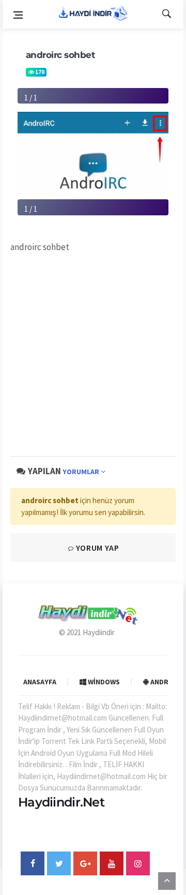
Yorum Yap (96, 547)
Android (164, 681)
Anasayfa (39, 681)
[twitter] (59, 863)
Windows (103, 681)
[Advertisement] (93, 354)
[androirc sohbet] (93, 150)
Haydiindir (99, 632)
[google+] (85, 863)
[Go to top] (167, 880)
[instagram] (138, 863)
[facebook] (32, 863)
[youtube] (111, 863)
